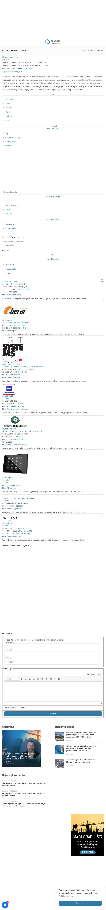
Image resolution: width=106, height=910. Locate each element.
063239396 (16, 485)
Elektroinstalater (9, 429)
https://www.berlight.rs (11, 295)
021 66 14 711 (20, 325)
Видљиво (91, 674)
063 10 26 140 (20, 328)
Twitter (8, 103)
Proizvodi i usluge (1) (14, 137)
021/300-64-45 (21, 372)
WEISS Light (7, 523)
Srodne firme (10, 141)
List (102, 279)
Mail (7, 120)
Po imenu (9, 273)
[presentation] (12, 678)
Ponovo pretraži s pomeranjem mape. (17, 546)
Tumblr (9, 112)
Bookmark (53, 126)
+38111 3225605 (23, 289)
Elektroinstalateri (34, 431)
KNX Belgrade (8, 477)
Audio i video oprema (11, 322)
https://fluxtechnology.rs (12, 71)
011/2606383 (18, 403)
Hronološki (10, 224)
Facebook (9, 99)
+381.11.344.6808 (24, 531)
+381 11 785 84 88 (25, 68)
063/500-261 (18, 374)
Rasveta (5, 59)
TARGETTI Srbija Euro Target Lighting (18, 498)
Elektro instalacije (18, 284)
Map (102, 281)
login (16, 242)
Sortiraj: (53, 219)
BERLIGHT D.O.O (9, 281)
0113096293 (18, 506)
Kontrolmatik (7, 396)
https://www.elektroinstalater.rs (15, 444)
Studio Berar (7, 320)
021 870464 (17, 436)
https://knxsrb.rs (9, 488)
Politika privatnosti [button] (67, 896)
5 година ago (20, 237)
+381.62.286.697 (23, 533)
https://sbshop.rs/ (9, 330)
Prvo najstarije (11, 229)
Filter (53, 255)
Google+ (9, 108)
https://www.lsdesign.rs (12, 377)
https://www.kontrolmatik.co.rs (15, 409)
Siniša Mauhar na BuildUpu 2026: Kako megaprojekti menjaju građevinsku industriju (21, 756)
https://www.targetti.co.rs (12, 508)
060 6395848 (18, 439)
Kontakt (8, 145)
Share (53, 94)
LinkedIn (9, 116)
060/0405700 (18, 406)
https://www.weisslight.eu (13, 536)
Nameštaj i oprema (19, 366)
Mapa (7, 133)
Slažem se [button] (80, 903)
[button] (12, 679)
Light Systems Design (11, 364)
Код (99, 674)
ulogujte (35, 640)
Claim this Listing (53, 128)
